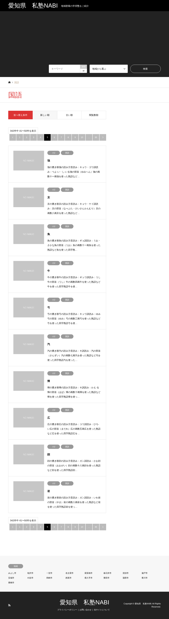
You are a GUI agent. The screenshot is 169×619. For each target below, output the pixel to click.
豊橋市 (11, 582)
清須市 (126, 573)
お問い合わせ (85, 610)
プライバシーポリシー (67, 610)
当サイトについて (102, 610)
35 (96, 137)
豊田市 (106, 578)
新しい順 (45, 115)
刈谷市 (30, 578)
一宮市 (49, 573)
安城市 (11, 578)
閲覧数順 (93, 115)
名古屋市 (69, 573)
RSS (9, 605)
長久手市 (88, 578)
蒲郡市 (126, 578)
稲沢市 (30, 573)
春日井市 (107, 573)
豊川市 (145, 578)
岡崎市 (49, 578)
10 (82, 137)
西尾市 (68, 578)
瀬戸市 (145, 573)
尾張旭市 (88, 573)
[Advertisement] (84, 40)
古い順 (69, 115)
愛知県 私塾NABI (84, 602)
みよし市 (12, 573)
